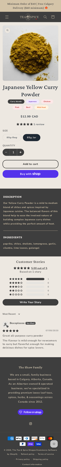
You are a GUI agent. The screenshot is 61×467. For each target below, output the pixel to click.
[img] (11, 331)
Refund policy (28, 454)
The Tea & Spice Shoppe (24, 450)
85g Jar (31, 137)
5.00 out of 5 (39, 268)
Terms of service (46, 454)
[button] (7, 17)
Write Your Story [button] (30, 302)
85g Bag (14, 138)
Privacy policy (23, 459)
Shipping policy (40, 459)
